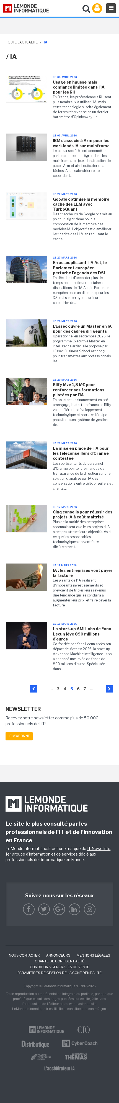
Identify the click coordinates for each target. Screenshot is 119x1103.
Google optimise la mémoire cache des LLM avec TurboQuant (81, 204)
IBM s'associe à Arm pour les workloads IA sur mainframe (81, 143)
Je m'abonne (19, 736)
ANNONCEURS (58, 955)
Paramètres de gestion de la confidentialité (59, 973)
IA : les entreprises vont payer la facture (83, 573)
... (51, 688)
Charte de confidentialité (59, 961)
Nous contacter (24, 955)
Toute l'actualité (22, 42)
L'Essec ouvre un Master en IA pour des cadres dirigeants (82, 329)
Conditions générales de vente (59, 967)
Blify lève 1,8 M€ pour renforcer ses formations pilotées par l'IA (78, 389)
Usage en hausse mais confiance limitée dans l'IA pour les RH (79, 87)
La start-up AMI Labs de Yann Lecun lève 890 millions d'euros (82, 633)
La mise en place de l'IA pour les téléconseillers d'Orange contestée (81, 453)
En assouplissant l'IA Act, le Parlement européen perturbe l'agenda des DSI (80, 267)
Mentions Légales (93, 955)
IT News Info (98, 848)
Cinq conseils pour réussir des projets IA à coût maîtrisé (82, 514)
